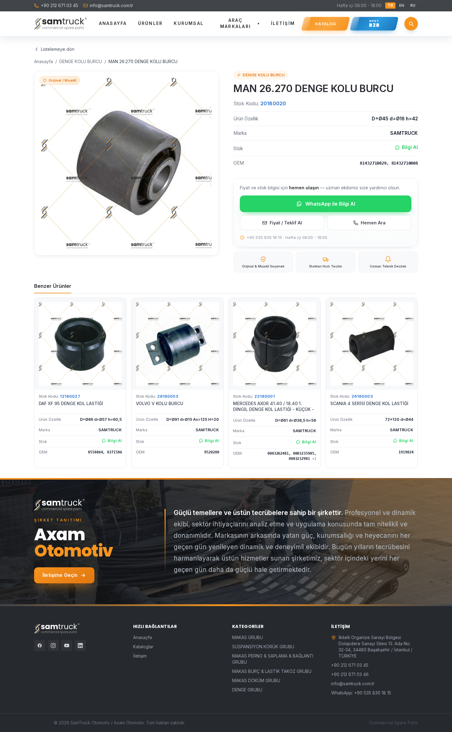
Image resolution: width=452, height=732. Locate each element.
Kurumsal (189, 23)
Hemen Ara (373, 222)
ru (412, 5)
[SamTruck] (60, 24)
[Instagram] (53, 645)
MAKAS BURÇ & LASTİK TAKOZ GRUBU (271, 671)
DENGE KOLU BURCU (80, 61)
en (401, 5)
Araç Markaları (240, 23)
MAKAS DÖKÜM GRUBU (256, 680)
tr (390, 5)
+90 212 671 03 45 (59, 5)
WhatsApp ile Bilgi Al (330, 204)
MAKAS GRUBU (247, 637)
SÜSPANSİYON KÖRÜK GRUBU (263, 646)
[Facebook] (39, 645)
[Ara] (411, 23)
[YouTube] (66, 645)
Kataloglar (143, 646)
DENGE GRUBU (247, 689)
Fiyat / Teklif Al (286, 222)
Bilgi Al (410, 147)
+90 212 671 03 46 (350, 674)
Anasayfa (113, 23)
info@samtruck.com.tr (111, 5)
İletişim (283, 23)
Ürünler (150, 23)
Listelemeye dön (57, 49)
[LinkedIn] (80, 645)
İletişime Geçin (59, 575)
